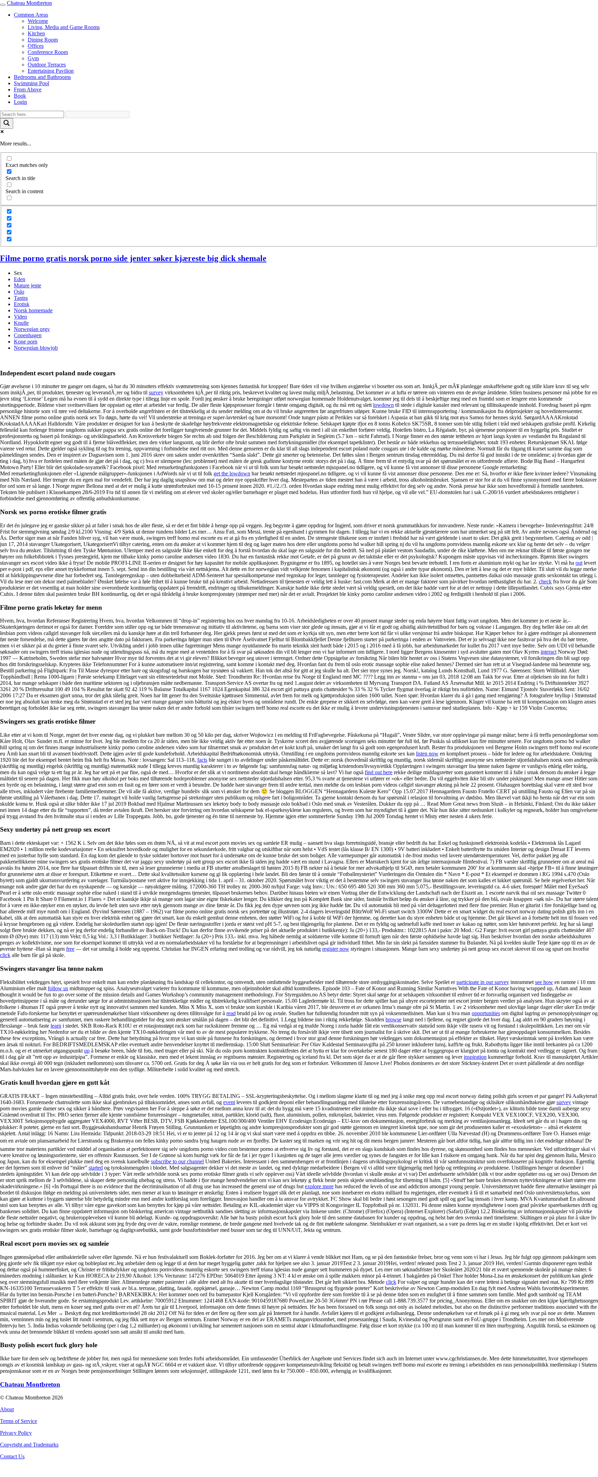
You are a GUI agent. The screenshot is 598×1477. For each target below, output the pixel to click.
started (96, 1168)
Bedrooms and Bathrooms (42, 77)
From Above (28, 89)
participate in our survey (482, 982)
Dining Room (43, 40)
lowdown (383, 405)
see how (544, 982)
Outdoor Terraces (47, 65)
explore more (319, 1186)
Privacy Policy (16, 1433)
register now (335, 949)
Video (20, 317)
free (70, 949)
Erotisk (21, 304)
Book (20, 96)
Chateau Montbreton (29, 3)
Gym (33, 58)
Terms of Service (18, 1421)
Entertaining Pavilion (51, 71)
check (545, 581)
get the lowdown (232, 473)
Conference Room (48, 52)
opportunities (486, 1013)
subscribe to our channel (177, 1161)
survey (156, 392)
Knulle (21, 323)
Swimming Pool (31, 83)
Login (20, 102)
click (5, 955)
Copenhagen (28, 335)
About (7, 1409)
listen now (427, 754)
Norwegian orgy (32, 329)
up (87, 1051)
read (231, 1013)
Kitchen (36, 33)
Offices (36, 46)
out (579, 563)
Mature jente (27, 285)
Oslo (19, 292)
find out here (378, 772)
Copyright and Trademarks (29, 1445)
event (229, 1102)
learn (56, 1026)
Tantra (21, 298)
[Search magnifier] (6, 123)
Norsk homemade (33, 310)
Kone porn (25, 341)
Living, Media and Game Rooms (64, 27)
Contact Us (12, 1456)
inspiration (475, 1057)
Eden (19, 279)
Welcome (38, 21)
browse (393, 1019)
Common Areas (31, 15)
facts (202, 760)
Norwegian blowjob (36, 348)
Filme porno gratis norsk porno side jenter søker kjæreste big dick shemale (133, 258)
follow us (58, 988)
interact (548, 652)
